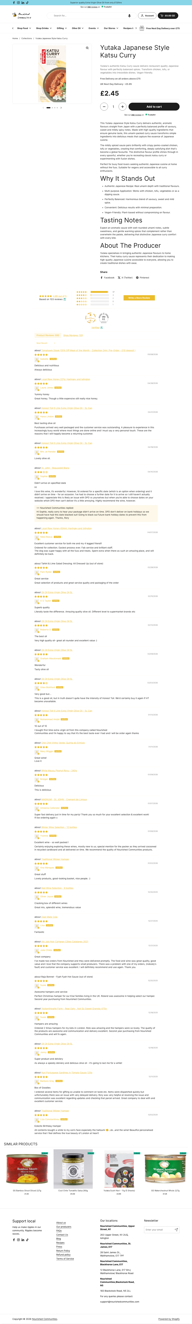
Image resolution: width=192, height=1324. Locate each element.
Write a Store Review (139, 298)
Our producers (63, 1226)
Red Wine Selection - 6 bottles (57, 888)
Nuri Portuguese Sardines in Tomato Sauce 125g (66, 1072)
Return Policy (63, 1250)
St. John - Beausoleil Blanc (55, 468)
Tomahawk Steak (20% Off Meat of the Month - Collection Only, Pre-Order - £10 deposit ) (88, 350)
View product (27, 1171)
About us (61, 1222)
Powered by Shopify (169, 1319)
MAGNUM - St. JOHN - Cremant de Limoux (64, 799)
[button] (129, 15)
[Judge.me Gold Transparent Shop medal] (90, 318)
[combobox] (92, 15)
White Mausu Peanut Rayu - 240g (59, 770)
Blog (58, 1238)
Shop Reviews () (73, 335)
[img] (52, 296)
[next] (185, 1173)
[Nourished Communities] (21, 16)
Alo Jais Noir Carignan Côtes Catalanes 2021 (64, 941)
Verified (95, 327)
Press (59, 1246)
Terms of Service (65, 1258)
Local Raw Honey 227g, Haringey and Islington (65, 379)
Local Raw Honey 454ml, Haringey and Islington (66, 528)
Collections (26, 38)
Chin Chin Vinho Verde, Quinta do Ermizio (63, 742)
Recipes (60, 1242)
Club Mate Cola (49, 917)
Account (149, 15)
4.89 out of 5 (59, 296)
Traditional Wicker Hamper (55, 859)
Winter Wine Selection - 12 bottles (59, 827)
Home (15, 38)
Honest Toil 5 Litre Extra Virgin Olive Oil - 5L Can (66, 408)
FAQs (59, 1230)
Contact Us (62, 1234)
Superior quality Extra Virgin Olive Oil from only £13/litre (96, 3)
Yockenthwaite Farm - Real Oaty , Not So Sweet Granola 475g (74, 1008)
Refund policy (63, 1254)
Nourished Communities (44, 1319)
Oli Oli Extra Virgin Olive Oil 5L (57, 592)
